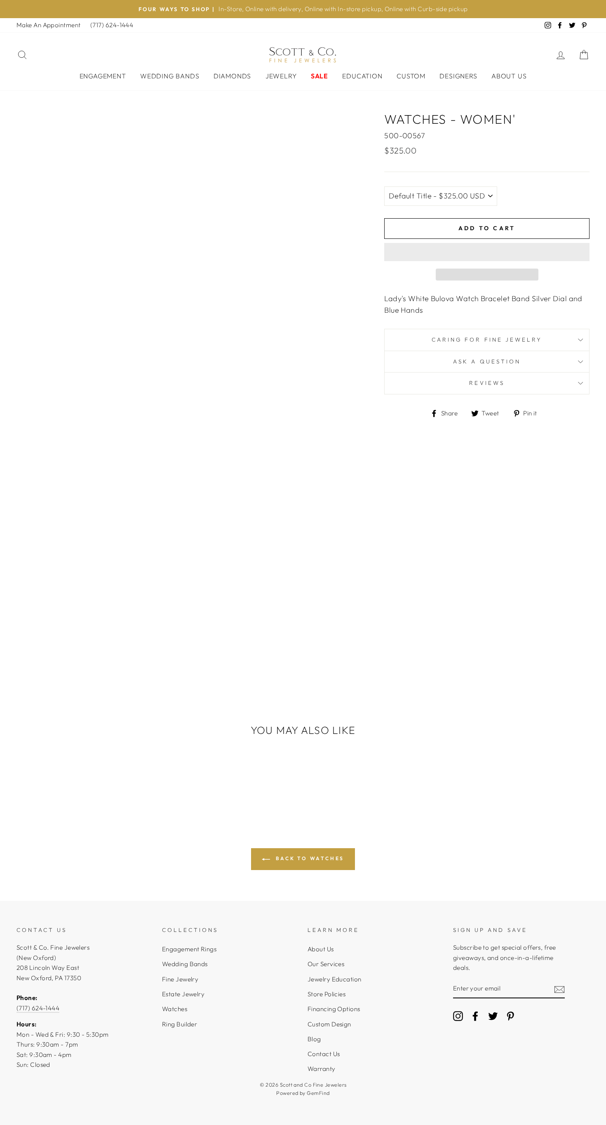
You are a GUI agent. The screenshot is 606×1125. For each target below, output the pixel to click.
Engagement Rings (189, 949)
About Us (508, 76)
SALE (319, 76)
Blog (314, 1039)
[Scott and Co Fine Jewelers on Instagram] (458, 1016)
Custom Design (329, 1024)
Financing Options (334, 1009)
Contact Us (324, 1054)
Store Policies (326, 994)
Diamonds (232, 76)
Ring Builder (179, 1024)
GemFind (318, 1093)
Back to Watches (308, 858)
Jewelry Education (335, 979)
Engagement (103, 76)
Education (362, 76)
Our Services (326, 964)
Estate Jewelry (183, 994)
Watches (174, 1009)
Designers (458, 76)
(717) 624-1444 (111, 25)
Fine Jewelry (180, 979)
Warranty (322, 1069)
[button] (487, 252)
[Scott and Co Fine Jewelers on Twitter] (493, 1016)
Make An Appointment (48, 25)
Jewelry (281, 76)
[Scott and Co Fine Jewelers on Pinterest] (510, 1016)
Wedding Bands (169, 76)
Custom (411, 76)
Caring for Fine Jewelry (487, 339)
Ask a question (487, 361)
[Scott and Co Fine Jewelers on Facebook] (475, 1016)
